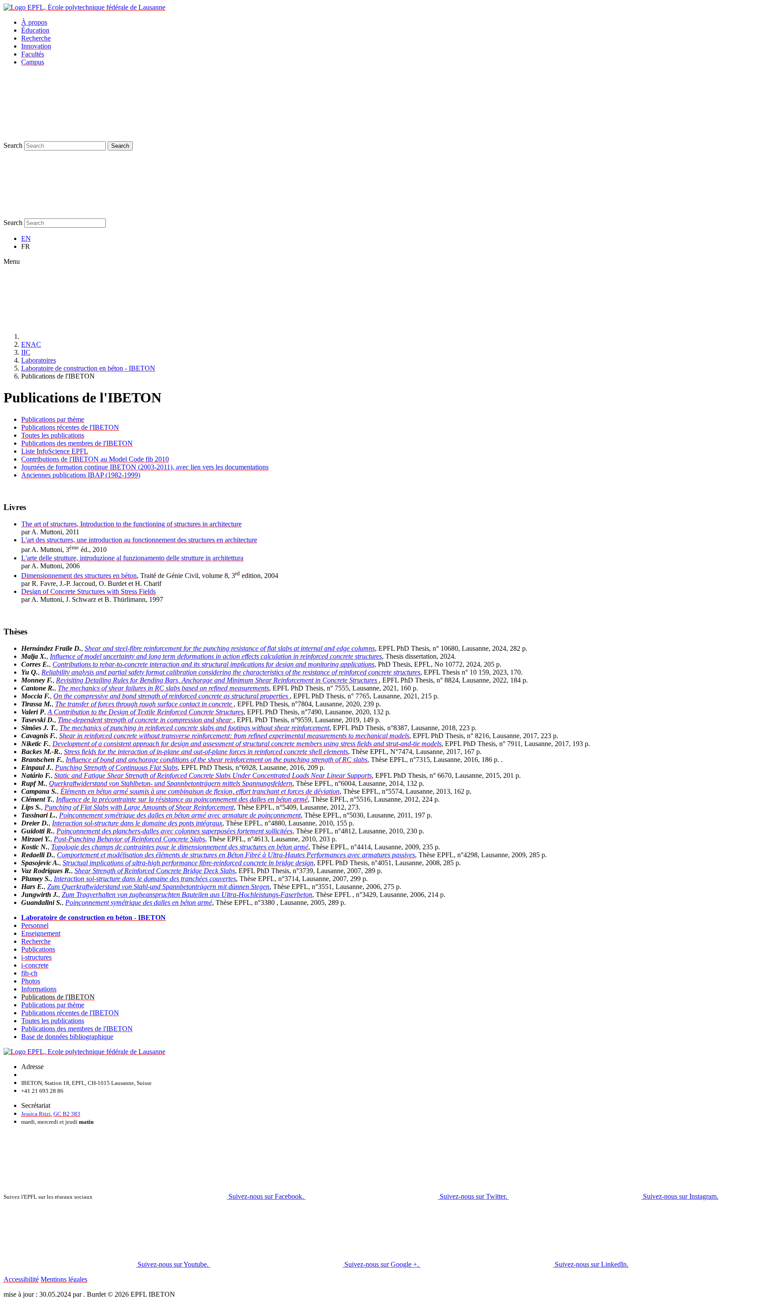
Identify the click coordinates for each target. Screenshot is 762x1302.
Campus (32, 62)
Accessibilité (21, 1279)
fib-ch (29, 973)
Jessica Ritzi (36, 1114)
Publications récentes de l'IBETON (70, 427)
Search (13, 145)
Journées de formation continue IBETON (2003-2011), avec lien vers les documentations (145, 467)
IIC (25, 352)
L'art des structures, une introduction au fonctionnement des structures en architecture (139, 540)
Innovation (36, 46)
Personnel (35, 925)
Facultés (32, 54)
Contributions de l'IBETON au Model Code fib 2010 (95, 459)
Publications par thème (52, 419)
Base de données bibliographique (67, 1036)
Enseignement (40, 933)
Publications (38, 949)
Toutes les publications (52, 435)
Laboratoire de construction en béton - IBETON (88, 368)
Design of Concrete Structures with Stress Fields (88, 591)
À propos (34, 22)
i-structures (36, 957)
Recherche (36, 38)
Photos (30, 981)
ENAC (31, 344)
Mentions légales (64, 1279)
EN (26, 238)
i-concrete (35, 965)
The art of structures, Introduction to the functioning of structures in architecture (131, 524)
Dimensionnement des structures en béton (79, 575)
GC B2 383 (66, 1114)
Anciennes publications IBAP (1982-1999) (80, 475)
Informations (38, 989)
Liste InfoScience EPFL (54, 451)
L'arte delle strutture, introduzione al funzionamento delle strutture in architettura (132, 558)
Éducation (35, 30)
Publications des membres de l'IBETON (77, 443)
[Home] (87, 336)
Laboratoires (38, 360)
